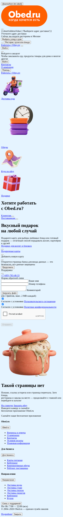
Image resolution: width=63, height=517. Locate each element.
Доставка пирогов (16, 493)
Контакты (12, 438)
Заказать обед (20, 405)
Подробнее (6, 514)
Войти (5, 48)
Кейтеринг (12, 463)
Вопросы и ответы (16, 432)
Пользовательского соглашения (39, 301)
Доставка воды (14, 485)
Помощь (6, 70)
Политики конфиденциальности (40, 307)
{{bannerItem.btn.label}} (12, 4)
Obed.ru (5, 427)
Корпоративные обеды (18, 465)
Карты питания (14, 460)
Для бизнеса (7, 455)
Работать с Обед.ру (10, 45)
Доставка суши (14, 487)
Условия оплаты (15, 440)
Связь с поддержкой (11, 503)
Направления (8, 480)
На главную (7, 405)
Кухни (10, 498)
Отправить (7, 325)
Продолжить (7, 267)
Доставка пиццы (15, 490)
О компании (13, 435)
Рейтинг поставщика (17, 468)
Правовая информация (18, 443)
